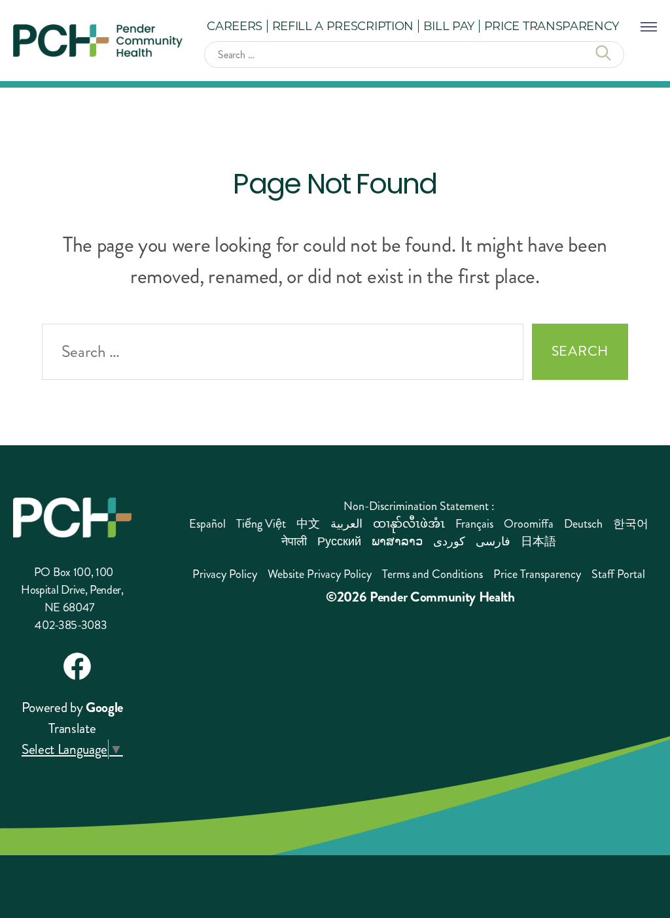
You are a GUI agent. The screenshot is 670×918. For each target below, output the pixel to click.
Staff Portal (618, 574)
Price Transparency (551, 25)
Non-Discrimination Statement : (419, 506)
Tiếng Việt (261, 523)
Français (474, 523)
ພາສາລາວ (397, 541)
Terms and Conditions (432, 574)
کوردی (449, 541)
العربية (346, 523)
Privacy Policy (224, 574)
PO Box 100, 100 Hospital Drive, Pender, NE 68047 (72, 590)
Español (207, 523)
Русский (339, 541)
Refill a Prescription (343, 25)
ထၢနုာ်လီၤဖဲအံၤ (409, 523)
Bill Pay (448, 25)
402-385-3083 (71, 625)
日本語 (538, 541)
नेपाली (294, 541)
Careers (234, 25)
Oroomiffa (529, 523)
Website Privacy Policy (320, 574)
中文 (308, 523)
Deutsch (583, 523)
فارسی (493, 541)
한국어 (630, 523)
